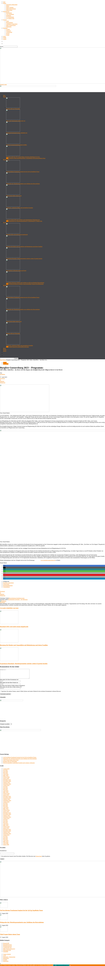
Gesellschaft (9, 32)
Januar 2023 (6, 828)
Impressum (5, 961)
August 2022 (6, 835)
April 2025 (5, 790)
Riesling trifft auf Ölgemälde (13, 108)
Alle (7, 158)
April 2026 (5, 774)
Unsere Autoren (7, 954)
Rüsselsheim (7, 944)
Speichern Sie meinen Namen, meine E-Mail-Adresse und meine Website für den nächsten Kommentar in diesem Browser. (31, 691)
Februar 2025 (6, 793)
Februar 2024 (6, 810)
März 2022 (5, 841)
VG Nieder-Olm (10, 18)
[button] (4, 566)
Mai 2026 (5, 773)
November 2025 (7, 781)
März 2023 (5, 825)
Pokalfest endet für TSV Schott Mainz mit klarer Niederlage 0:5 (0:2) (23, 157)
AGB (4, 955)
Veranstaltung (6, 587)
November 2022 (7, 830)
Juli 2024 (5, 803)
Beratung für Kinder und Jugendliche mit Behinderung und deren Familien (24, 246)
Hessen (5, 19)
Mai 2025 (5, 789)
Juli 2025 (5, 786)
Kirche (7, 33)
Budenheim (9, 13)
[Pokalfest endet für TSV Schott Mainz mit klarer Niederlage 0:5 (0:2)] (13, 155)
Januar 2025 (6, 795)
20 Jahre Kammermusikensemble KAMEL (16, 144)
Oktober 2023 (6, 815)
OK (54, 965)
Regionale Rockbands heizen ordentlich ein (16, 132)
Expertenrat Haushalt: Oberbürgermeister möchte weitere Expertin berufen (24, 258)
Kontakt (5, 959)
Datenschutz (39, 856)
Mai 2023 (5, 822)
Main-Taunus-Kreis (11, 25)
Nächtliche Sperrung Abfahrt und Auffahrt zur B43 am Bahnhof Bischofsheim (25, 282)
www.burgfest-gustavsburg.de (48, 560)
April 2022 (5, 840)
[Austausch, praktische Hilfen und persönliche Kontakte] (13, 206)
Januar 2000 (6, 844)
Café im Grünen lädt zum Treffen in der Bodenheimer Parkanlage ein (23, 219)
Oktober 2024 (6, 799)
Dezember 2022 (7, 829)
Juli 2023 (5, 819)
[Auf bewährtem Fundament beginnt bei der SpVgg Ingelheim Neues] (13, 170)
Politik (4, 37)
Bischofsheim (9, 22)
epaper (4, 39)
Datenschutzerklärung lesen (62, 965)
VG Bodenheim (10, 17)
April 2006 (5, 843)
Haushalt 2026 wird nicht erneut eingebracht (17, 234)
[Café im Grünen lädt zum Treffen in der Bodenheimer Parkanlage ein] (13, 218)
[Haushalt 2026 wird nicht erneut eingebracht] (13, 233)
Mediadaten (6, 958)
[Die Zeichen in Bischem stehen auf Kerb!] (13, 269)
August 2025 (6, 785)
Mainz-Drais (9, 10)
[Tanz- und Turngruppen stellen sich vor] (13, 119)
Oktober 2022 (6, 832)
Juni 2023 (5, 821)
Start (4, 2)
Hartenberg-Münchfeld (11, 4)
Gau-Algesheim (10, 14)
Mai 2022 (5, 839)
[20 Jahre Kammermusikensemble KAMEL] (13, 143)
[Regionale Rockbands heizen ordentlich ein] (13, 131)
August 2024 (6, 802)
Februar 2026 (6, 777)
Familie (8, 29)
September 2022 (7, 833)
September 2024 (7, 800)
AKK (7, 21)
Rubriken (5, 28)
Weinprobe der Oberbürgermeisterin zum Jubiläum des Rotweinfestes (23, 183)
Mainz (4, 3)
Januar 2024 (6, 811)
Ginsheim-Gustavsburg (11, 24)
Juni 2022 (5, 837)
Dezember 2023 (7, 813)
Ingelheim (8, 15)
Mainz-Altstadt (9, 7)
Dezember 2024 (7, 796)
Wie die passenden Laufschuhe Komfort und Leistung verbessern (19, 762)
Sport (4, 36)
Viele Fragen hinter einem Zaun (14, 195)
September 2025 (7, 784)
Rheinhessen (6, 11)
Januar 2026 (6, 778)
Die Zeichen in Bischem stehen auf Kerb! (16, 270)
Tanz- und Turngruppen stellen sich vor (15, 120)
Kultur (7, 35)
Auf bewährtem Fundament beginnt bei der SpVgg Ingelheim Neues (22, 171)
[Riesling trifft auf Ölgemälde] (13, 107)
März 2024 (5, 808)
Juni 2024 (5, 804)
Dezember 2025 (7, 779)
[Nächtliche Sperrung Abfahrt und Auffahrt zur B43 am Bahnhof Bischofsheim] (13, 281)
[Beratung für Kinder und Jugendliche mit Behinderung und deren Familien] (13, 245)
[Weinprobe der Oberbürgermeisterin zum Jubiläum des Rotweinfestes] (13, 182)
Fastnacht (8, 30)
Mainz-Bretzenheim (11, 8)
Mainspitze (8, 26)
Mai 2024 (5, 806)
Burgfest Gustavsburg (8, 582)
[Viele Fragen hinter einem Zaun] (13, 194)
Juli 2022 (5, 836)
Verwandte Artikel (5, 608)
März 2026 (5, 775)
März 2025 (5, 792)
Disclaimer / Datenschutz (9, 957)
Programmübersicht (8, 585)
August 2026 (6, 768)
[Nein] (70, 965)
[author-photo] (3, 601)
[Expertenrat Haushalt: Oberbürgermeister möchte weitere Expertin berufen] (13, 257)
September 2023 (7, 817)
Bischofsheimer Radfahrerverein (16, 598)
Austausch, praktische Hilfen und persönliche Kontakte (19, 207)
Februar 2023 (6, 826)
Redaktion (2, 374)
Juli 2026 (5, 770)
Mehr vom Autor (14, 608)
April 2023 (5, 824)
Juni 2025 (5, 788)
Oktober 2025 (6, 782)
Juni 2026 (5, 771)
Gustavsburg (6, 584)
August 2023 (6, 818)
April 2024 (5, 807)
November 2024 (7, 797)
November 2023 (7, 814)
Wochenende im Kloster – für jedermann (18, 599)
